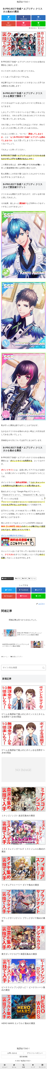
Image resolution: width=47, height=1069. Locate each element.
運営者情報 (23, 1057)
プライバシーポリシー (35, 1053)
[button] (44, 668)
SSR (25, 578)
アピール (33, 578)
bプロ (18, 578)
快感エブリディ (8, 578)
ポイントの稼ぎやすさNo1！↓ (13, 535)
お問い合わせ (12, 1053)
